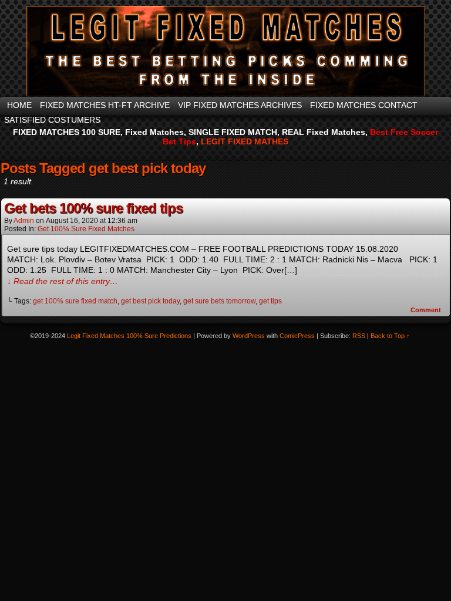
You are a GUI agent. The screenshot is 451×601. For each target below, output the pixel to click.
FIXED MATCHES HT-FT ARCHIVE (105, 105)
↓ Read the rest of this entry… (62, 281)
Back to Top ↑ (390, 335)
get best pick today (150, 301)
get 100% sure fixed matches (86, 229)
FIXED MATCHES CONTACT (364, 105)
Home (19, 105)
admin (24, 221)
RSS (358, 335)
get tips (270, 301)
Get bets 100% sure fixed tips (93, 208)
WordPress (249, 335)
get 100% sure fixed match (75, 301)
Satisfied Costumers (52, 119)
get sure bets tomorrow (219, 301)
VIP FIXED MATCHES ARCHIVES (240, 105)
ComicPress (297, 335)
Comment (426, 309)
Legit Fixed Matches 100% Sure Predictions (129, 335)
